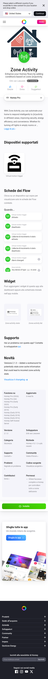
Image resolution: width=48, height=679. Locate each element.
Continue (40, 13)
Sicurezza (8, 443)
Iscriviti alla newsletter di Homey (24, 655)
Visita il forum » (32, 456)
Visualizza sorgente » (34, 466)
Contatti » (8, 456)
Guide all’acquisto (9, 621)
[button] (17, 13)
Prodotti (5, 617)
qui (19, 346)
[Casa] (24, 22)
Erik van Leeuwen (33, 433)
